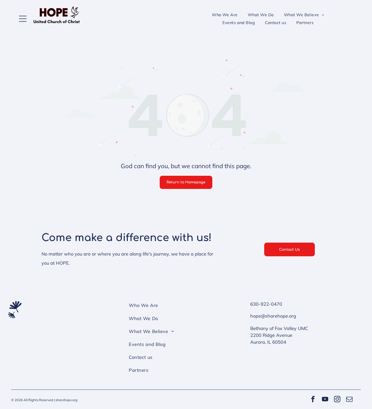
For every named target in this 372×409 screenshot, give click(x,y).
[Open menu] (23, 19)
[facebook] (313, 399)
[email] (349, 399)
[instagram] (337, 399)
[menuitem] (225, 14)
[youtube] (325, 399)
